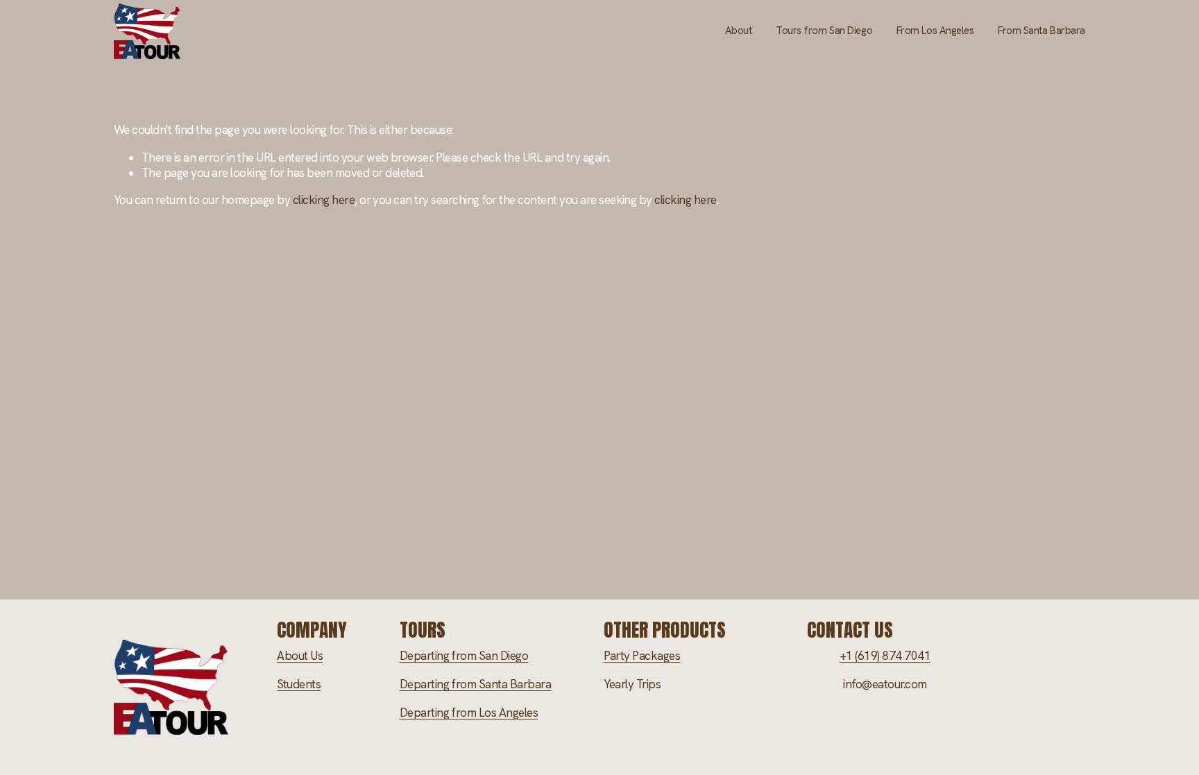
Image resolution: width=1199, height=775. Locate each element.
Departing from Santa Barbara (476, 684)
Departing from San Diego (464, 655)
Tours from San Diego (824, 30)
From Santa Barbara (1041, 30)
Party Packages (642, 655)
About (738, 30)
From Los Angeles (935, 30)
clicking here (324, 199)
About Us (300, 655)
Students (299, 684)
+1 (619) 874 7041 (885, 655)
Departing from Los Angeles (469, 712)
